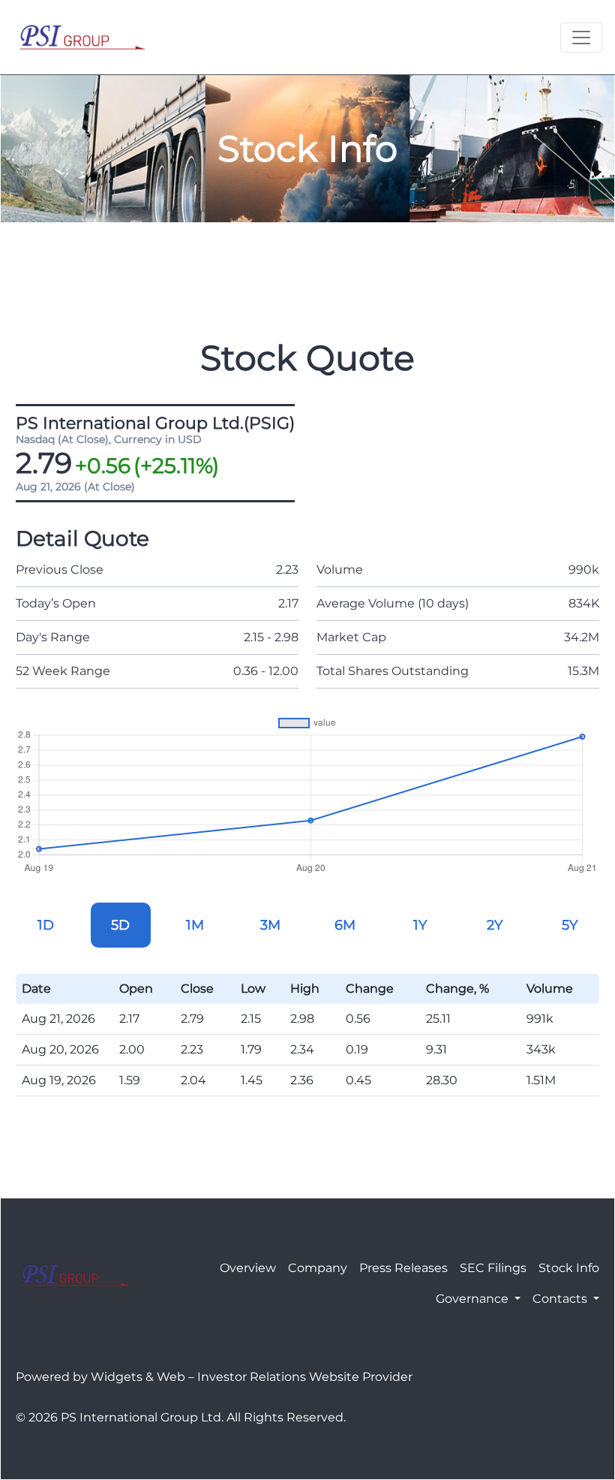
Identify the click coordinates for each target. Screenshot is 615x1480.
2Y (494, 925)
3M (270, 925)
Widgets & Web (138, 1377)
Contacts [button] (561, 1299)
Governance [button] (474, 1299)
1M (195, 925)
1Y (420, 925)
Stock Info (568, 1268)
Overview (248, 1268)
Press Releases (403, 1268)
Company (317, 1268)
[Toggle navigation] (581, 38)
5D (120, 925)
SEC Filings (493, 1268)
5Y (570, 925)
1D (46, 925)
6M (345, 925)
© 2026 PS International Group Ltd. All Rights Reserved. (181, 1417)
